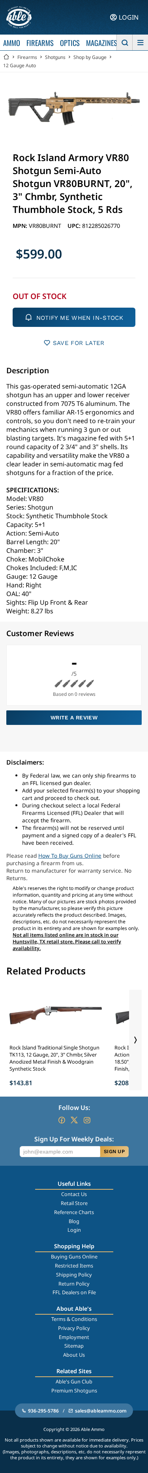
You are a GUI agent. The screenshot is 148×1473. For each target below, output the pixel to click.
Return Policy (74, 1283)
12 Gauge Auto (19, 65)
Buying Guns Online (74, 1256)
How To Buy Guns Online (69, 855)
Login (74, 1229)
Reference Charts (74, 1212)
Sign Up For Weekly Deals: (74, 1139)
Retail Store (74, 1203)
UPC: (74, 225)
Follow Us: (74, 1107)
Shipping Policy (74, 1274)
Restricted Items (74, 1265)
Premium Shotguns (74, 1390)
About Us (74, 1354)
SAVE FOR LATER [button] (79, 343)
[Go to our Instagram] (86, 1120)
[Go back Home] (6, 57)
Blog (74, 1221)
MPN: (21, 225)
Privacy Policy (74, 1328)
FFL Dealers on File (74, 1292)
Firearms (27, 57)
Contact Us (74, 1194)
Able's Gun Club (74, 1381)
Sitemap (74, 1345)
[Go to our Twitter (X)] (74, 1120)
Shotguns (55, 57)
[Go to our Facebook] (61, 1120)
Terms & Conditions (74, 1319)
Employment (74, 1337)
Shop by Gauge (90, 57)
